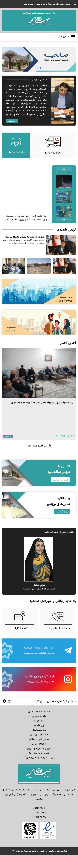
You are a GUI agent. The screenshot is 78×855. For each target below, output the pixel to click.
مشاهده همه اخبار (37, 446)
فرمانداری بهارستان (39, 734)
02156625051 (39, 808)
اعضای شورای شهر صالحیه (59, 532)
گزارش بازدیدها (66, 229)
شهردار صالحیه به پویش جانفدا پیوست (24, 237)
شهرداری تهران (39, 744)
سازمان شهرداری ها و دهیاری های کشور (39, 757)
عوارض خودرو (53, 152)
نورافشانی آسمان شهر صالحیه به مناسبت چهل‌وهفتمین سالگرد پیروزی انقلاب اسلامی (26, 217)
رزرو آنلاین (62, 512)
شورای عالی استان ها (39, 753)
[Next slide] (64, 219)
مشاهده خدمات (16, 152)
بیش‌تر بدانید (60, 480)
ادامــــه (12, 121)
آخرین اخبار (68, 343)
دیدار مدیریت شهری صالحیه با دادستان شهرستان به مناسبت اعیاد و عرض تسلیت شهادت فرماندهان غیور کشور (41, 404)
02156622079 (39, 813)
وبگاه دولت (39, 721)
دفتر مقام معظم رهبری (39, 711)
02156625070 (39, 817)
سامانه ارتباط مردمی (58, 628)
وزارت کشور (39, 725)
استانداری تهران (39, 730)
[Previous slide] (64, 169)
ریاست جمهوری (39, 716)
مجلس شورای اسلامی (39, 739)
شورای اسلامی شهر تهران (39, 748)
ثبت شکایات (20, 628)
